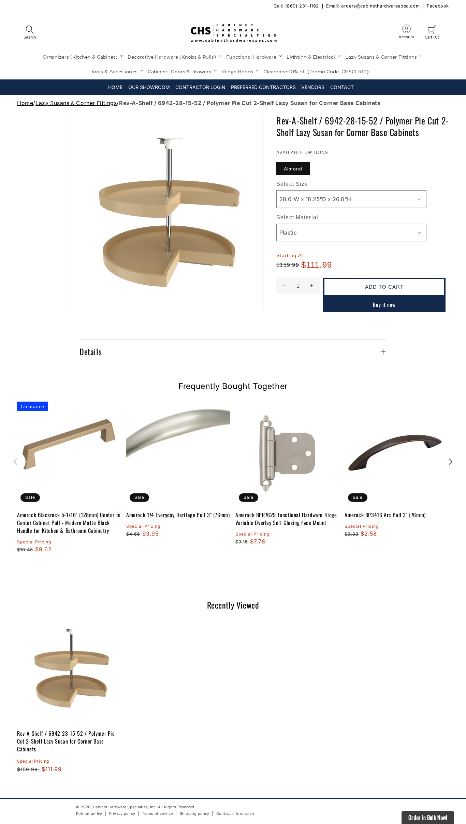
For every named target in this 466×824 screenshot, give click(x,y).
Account (406, 33)
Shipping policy (194, 813)
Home (25, 103)
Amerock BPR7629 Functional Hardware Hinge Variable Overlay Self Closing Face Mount (286, 519)
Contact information (235, 813)
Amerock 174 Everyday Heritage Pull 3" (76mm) (178, 515)
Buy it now (384, 304)
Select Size (292, 184)
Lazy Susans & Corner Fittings (76, 103)
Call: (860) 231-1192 (296, 6)
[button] (29, 32)
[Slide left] (15, 461)
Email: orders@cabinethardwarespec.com (373, 6)
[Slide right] (450, 461)
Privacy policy (122, 813)
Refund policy (89, 813)
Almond (293, 168)
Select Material (297, 217)
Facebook (438, 6)
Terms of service (157, 813)
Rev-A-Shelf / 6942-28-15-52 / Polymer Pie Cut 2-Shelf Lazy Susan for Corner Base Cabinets (66, 741)
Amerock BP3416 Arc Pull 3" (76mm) (385, 515)
